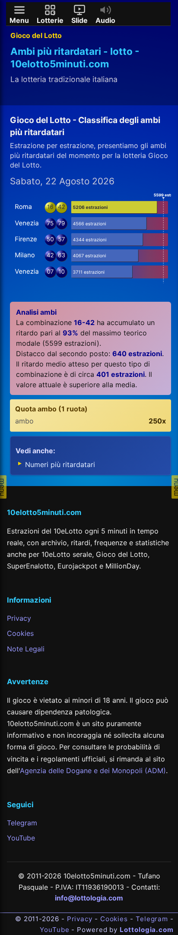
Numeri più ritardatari (60, 464)
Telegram (22, 822)
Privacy (19, 618)
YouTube (21, 838)
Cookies (20, 633)
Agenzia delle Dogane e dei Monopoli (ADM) (93, 770)
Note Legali (25, 648)
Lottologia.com (147, 930)
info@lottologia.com (89, 898)
